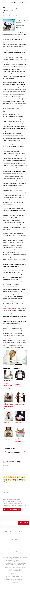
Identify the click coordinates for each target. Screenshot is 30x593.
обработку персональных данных (12, 503)
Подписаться (24, 522)
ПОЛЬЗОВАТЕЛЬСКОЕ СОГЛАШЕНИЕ (15, 542)
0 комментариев (10, 448)
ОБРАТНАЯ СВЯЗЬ (15, 539)
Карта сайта (15, 582)
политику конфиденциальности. (17, 505)
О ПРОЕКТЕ (11, 537)
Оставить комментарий (15, 452)
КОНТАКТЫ (19, 537)
